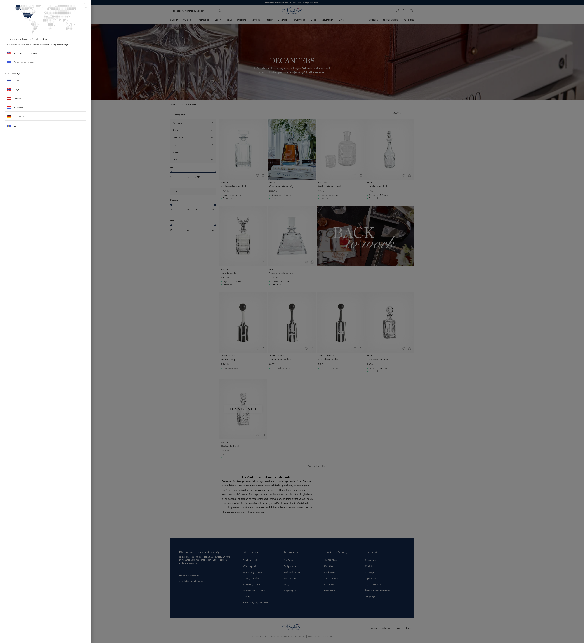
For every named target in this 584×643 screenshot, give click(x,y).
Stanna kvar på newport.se (24, 62)
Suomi (16, 80)
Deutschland (19, 116)
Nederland (18, 107)
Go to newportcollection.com (25, 53)
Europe (17, 126)
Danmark (17, 98)
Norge (16, 89)
